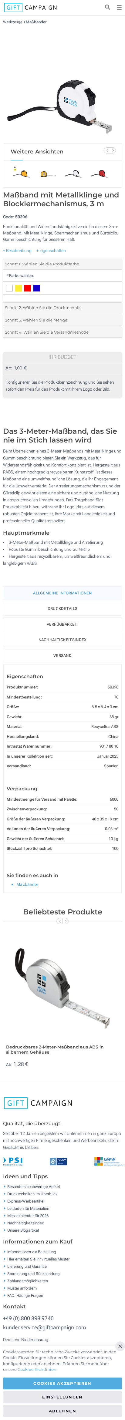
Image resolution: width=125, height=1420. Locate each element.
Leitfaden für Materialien (28, 1208)
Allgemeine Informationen (62, 593)
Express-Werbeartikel (25, 1201)
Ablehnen (62, 1410)
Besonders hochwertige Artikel (33, 1186)
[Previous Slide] (107, 150)
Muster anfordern (22, 1288)
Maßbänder (36, 22)
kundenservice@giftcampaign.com (44, 1327)
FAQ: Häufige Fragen (25, 1295)
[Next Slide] (113, 150)
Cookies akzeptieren (62, 1383)
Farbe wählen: (20, 275)
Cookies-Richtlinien (37, 1369)
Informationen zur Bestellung (31, 1251)
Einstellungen (62, 1397)
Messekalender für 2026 (28, 1215)
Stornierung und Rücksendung (33, 1273)
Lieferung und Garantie (27, 1266)
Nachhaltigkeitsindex (63, 640)
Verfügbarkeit (63, 624)
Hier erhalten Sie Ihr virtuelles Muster (38, 1259)
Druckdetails (63, 608)
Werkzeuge (13, 22)
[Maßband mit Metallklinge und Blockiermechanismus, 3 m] (62, 83)
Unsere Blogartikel (23, 1230)
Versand (62, 655)
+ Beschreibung (17, 250)
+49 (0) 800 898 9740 (28, 1318)
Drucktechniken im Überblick (32, 1194)
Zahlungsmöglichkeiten (27, 1280)
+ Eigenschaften (51, 250)
